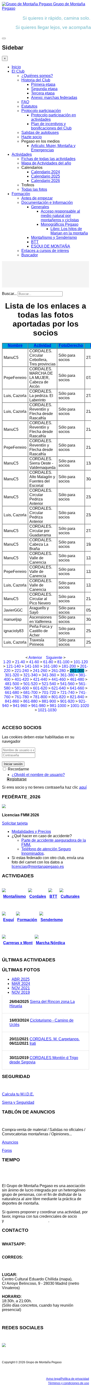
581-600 (22, 688)
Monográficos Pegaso (59, 224)
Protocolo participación (41, 111)
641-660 (77, 688)
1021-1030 (47, 710)
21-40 (20, 662)
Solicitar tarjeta (15, 823)
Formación (21, 194)
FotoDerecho (71, 345)
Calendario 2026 (45, 181)
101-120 (81, 662)
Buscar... (9, 294)
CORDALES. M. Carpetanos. (55, 1039)
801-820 (58, 697)
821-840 (77, 697)
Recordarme (18, 769)
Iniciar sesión (13, 764)
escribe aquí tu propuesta (26, 1221)
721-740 (67, 692)
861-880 (30, 701)
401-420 (22, 679)
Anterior (35, 658)
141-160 (32, 666)
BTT (35, 242)
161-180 (50, 666)
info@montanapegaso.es (23, 1262)
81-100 (63, 662)
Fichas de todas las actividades (48, 159)
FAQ (25, 102)
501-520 (30, 684)
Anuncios (10, 1142)
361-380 (67, 675)
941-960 (20, 706)
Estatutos (29, 106)
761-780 (22, 697)
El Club (18, 71)
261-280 (58, 671)
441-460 (58, 679)
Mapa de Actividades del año (46, 163)
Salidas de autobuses (40, 132)
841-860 (12, 701)
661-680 (12, 692)
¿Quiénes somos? (37, 76)
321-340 (30, 675)
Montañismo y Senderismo (54, 237)
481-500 (12, 684)
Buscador (29, 255)
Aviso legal (53, 1378)
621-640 (58, 688)
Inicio (16, 67)
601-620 (40, 688)
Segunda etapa (44, 89)
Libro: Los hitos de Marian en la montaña (69, 231)
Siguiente (54, 658)
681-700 (30, 692)
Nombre (15, 345)
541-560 (67, 684)
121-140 (13, 666)
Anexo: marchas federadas (54, 97)
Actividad (42, 345)
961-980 (38, 706)
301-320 (12, 675)
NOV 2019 (21, 992)
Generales (40, 207)
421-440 (40, 679)
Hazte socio (31, 137)
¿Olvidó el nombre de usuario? (38, 775)
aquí (83, 787)
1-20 (7, 662)
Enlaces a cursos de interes (45, 251)
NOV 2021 (21, 988)
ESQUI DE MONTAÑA (50, 246)
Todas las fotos (34, 189)
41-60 (34, 662)
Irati (33, 1043)
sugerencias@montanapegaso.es (31, 1266)
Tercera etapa (43, 93)
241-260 (40, 671)
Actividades (22, 154)
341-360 (49, 675)
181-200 (69, 666)
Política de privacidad (75, 1378)
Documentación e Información (47, 202)
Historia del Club (35, 80)
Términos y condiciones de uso (68, 1383)
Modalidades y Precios (31, 831)
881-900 (49, 701)
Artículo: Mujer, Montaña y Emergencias (53, 148)
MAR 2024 (21, 984)
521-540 (49, 684)
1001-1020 (79, 706)
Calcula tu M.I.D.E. (18, 1094)
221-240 (22, 671)
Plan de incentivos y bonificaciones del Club (51, 126)
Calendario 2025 (45, 176)
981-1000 (58, 706)
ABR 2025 (21, 979)
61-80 (48, 662)
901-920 (67, 701)
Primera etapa (43, 84)
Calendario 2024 (45, 172)
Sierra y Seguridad (18, 1102)
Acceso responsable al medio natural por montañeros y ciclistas (60, 215)
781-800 (40, 697)
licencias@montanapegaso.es (38, 866)
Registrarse (17, 779)
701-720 (49, 692)
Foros (7, 1150)
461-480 (77, 679)
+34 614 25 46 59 (17, 1248)
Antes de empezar (37, 198)
